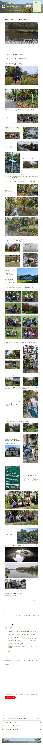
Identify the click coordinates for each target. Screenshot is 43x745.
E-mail (6, 684)
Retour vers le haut (34, 600)
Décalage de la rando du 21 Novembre (32, 615)
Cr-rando (16, 45)
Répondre (9, 651)
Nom (6, 678)
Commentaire (7, 664)
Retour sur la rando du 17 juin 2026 (10, 722)
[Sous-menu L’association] (40, 5)
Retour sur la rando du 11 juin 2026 (10, 729)
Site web (6, 689)
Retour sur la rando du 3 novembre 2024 (11, 615)
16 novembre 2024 (11, 627)
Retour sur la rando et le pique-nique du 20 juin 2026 (14, 718)
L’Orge (6, 606)
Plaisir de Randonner (11, 740)
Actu (14, 45)
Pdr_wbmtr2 (9, 45)
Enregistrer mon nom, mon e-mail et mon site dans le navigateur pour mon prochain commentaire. (22, 694)
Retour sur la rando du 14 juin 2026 (10, 726)
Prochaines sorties (6, 715)
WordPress (29, 740)
